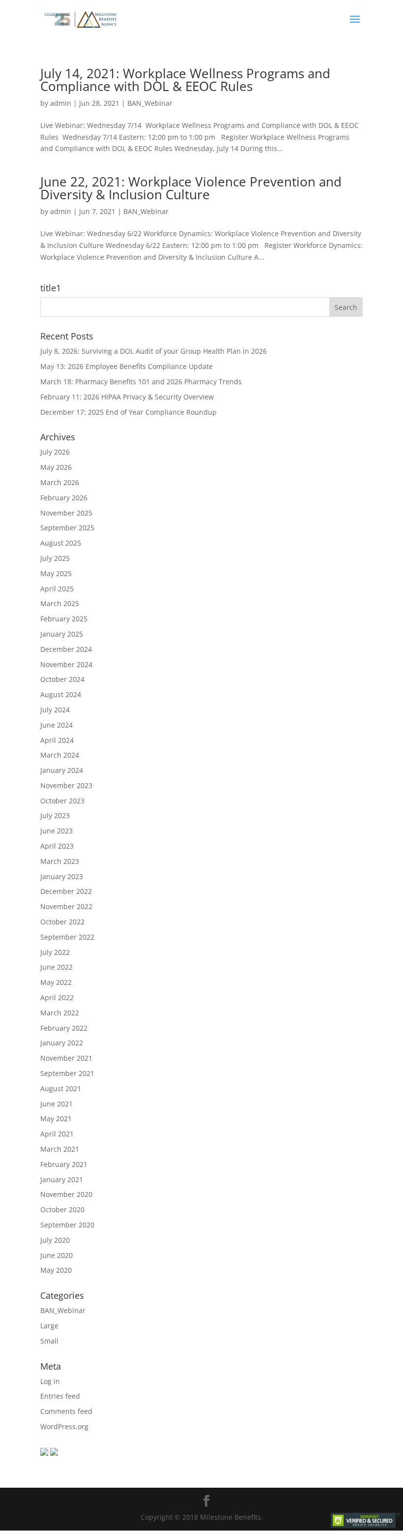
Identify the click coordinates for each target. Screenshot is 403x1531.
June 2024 (56, 725)
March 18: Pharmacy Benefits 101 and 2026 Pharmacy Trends (141, 381)
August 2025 (60, 543)
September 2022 (67, 937)
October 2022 (62, 921)
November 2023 (66, 785)
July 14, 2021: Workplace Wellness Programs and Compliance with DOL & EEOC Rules (185, 79)
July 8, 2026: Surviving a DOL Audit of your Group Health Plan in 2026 (153, 351)
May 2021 (56, 1118)
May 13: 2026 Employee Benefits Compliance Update (126, 366)
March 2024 (59, 755)
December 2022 (66, 891)
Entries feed (60, 1396)
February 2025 (63, 618)
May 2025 (56, 573)
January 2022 (61, 1042)
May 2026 (56, 467)
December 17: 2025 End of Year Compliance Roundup (128, 412)
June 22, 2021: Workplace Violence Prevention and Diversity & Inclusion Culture (191, 188)
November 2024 (66, 664)
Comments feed (66, 1411)
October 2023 (62, 800)
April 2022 (57, 997)
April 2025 (57, 588)
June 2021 (56, 1103)
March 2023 (59, 861)
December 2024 (66, 649)
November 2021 (66, 1058)
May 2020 (56, 1270)
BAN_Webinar (150, 103)
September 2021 (67, 1073)
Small (49, 1341)
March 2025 (59, 603)
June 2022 (56, 967)
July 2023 (55, 815)
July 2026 (55, 452)
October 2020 (62, 1209)
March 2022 (59, 1012)
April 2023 (57, 846)
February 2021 (63, 1164)
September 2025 (67, 527)
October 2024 (62, 679)
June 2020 (56, 1255)
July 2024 (55, 709)
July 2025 (55, 558)
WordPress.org (64, 1426)
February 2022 (63, 1028)
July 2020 (55, 1240)
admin (60, 103)
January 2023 (61, 876)
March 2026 (59, 482)
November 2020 (66, 1194)
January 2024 (61, 770)
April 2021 (57, 1133)
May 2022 (56, 982)
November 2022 (66, 906)
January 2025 (61, 634)
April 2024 (57, 740)
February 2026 (63, 497)
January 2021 (61, 1179)
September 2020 (67, 1224)
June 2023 (56, 830)
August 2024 (60, 694)
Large (49, 1325)
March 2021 (59, 1149)
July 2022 (55, 952)
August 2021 (60, 1088)
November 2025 (66, 513)
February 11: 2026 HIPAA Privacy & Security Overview (127, 396)
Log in (50, 1381)
